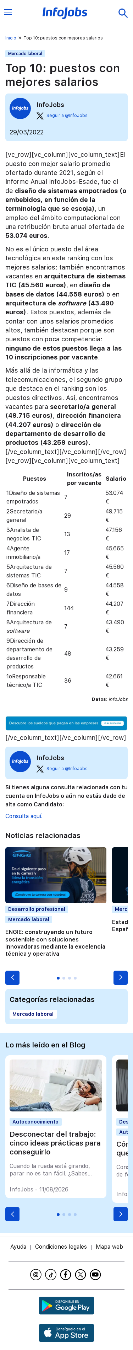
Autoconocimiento (35, 1122)
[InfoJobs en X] (81, 1274)
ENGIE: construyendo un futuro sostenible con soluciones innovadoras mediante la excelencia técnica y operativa (55, 943)
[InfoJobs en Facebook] (66, 1274)
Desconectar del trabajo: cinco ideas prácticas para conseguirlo (55, 1143)
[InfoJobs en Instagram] (36, 1274)
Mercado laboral (25, 53)
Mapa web (109, 1246)
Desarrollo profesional (36, 909)
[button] (12, 978)
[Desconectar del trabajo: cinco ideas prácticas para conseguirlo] (56, 1109)
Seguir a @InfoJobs (67, 115)
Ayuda (18, 1246)
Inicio (10, 38)
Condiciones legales (61, 1246)
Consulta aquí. (24, 816)
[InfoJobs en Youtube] (96, 1274)
